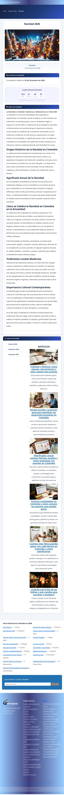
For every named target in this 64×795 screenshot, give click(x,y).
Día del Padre (48, 711)
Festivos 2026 (12, 344)
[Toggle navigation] (61, 2)
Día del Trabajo (38, 637)
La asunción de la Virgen (12, 655)
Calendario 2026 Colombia (32, 789)
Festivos (26, 772)
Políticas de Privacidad (11, 708)
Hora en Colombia (30, 719)
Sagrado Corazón (9, 647)
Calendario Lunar (29, 774)
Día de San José (9, 631)
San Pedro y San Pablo (41, 647)
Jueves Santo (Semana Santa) (44, 631)
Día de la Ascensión (10, 644)
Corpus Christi (38, 644)
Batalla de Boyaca (40, 651)
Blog (45, 700)
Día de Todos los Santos (12, 661)
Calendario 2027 (13, 354)
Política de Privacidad (31, 731)
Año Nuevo (7, 627)
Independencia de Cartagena (44, 661)
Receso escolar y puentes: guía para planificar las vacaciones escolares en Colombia (43, 413)
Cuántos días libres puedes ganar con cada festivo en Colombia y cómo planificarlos (44, 547)
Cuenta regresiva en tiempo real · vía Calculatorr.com (32, 100)
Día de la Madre (49, 709)
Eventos (26, 714)
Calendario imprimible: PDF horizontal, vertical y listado (32, 767)
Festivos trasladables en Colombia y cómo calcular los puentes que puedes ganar (43, 505)
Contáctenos (8, 713)
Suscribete (55, 684)
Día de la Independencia (12, 651)
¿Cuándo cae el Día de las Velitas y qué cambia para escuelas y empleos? (43, 592)
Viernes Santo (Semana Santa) (14, 637)
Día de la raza (38, 655)
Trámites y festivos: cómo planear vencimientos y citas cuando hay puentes (43, 369)
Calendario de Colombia (10, 2)
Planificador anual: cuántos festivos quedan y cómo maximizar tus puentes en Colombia (44, 459)
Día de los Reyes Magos (42, 627)
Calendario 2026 (13, 349)
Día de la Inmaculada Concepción (16, 668)
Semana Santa (28, 716)
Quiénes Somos (9, 710)
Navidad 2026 (32, 23)
